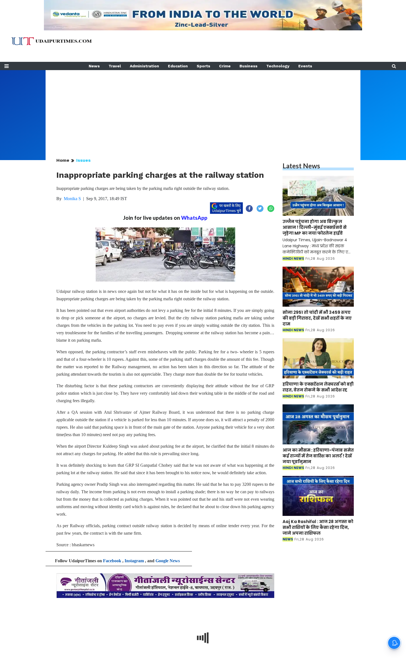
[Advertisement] (203, 108)
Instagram (134, 560)
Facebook (112, 560)
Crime (225, 66)
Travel (115, 66)
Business (248, 66)
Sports (203, 66)
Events (305, 66)
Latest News (301, 166)
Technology (277, 66)
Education (178, 66)
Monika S (72, 198)
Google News (167, 560)
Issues (83, 160)
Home (62, 160)
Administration (144, 66)
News (94, 66)
